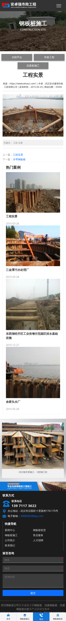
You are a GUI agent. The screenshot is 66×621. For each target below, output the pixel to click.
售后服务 (38, 535)
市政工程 (49, 57)
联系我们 (10, 545)
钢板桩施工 (11, 535)
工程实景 (18, 154)
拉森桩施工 (33, 65)
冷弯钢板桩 (19, 159)
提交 (33, 593)
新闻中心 (10, 530)
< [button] (5, 448)
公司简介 (10, 540)
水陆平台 (17, 57)
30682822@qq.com (32, 516)
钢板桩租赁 (39, 530)
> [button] (61, 448)
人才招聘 (38, 540)
